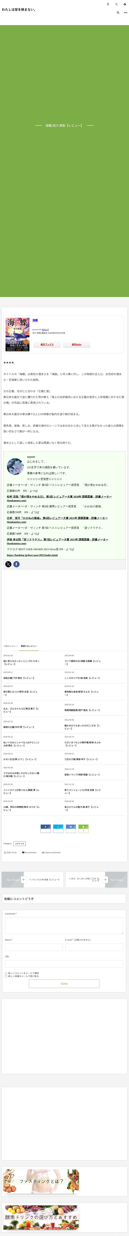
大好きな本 (19, 843)
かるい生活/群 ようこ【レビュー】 (20, 759)
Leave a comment (52, 852)
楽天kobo (76, 344)
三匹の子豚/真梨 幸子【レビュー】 (81, 759)
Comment (10, 913)
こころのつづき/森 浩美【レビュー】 (82, 677)
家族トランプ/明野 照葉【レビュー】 (82, 774)
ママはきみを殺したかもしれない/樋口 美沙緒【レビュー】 (21, 774)
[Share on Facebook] (108, 4)
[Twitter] (8, 564)
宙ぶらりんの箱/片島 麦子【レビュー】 (81, 808)
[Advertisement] (64, 607)
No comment (30, 852)
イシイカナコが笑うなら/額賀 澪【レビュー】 (21, 791)
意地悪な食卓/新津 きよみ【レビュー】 (81, 693)
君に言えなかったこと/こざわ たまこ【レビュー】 (21, 662)
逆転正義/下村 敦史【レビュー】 (19, 677)
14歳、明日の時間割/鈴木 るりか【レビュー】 (21, 808)
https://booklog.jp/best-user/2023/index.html (32, 555)
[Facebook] (16, 564)
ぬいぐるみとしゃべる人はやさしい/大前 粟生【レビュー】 (21, 744)
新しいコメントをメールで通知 (23, 972)
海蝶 (35, 320)
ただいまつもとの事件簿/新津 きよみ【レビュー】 (82, 744)
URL (7, 956)
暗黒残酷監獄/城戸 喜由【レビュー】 (82, 710)
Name (8, 939)
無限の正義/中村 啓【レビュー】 (19, 727)
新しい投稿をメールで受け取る (23, 976)
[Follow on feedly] (124, 4)
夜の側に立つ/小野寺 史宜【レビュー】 (20, 693)
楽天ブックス (47, 344)
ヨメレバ (45, 329)
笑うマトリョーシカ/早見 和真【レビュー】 (82, 791)
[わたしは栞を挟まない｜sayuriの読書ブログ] (18, 9)
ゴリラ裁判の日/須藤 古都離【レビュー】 (82, 662)
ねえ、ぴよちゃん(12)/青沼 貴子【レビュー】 (21, 710)
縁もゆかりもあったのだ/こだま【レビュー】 (82, 727)
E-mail (68, 939)
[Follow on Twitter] (116, 4)
